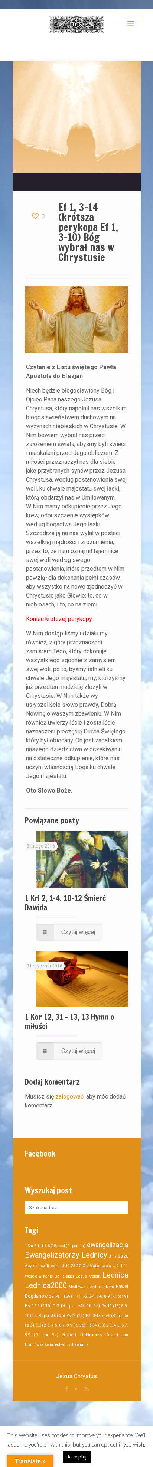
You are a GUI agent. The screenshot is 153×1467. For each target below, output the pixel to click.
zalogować (69, 1096)
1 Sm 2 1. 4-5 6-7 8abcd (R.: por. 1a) (55, 1246)
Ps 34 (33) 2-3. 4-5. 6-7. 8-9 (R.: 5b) (55, 1325)
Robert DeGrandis (82, 1334)
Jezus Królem (88, 1276)
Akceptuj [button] (77, 1457)
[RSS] (87, 1389)
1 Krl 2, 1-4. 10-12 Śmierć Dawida (65, 902)
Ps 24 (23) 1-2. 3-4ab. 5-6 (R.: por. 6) (97, 1316)
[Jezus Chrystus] (76, 24)
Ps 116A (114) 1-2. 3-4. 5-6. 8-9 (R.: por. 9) (91, 1296)
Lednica (115, 1275)
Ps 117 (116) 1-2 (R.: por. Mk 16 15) (62, 1305)
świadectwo (55, 1345)
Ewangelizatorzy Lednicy (66, 1254)
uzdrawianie (77, 1345)
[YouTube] (77, 1389)
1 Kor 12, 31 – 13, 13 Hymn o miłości (69, 1021)
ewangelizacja (107, 1245)
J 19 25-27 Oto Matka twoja (86, 1266)
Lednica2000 (46, 1285)
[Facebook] (67, 1389)
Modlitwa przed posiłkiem (91, 1287)
